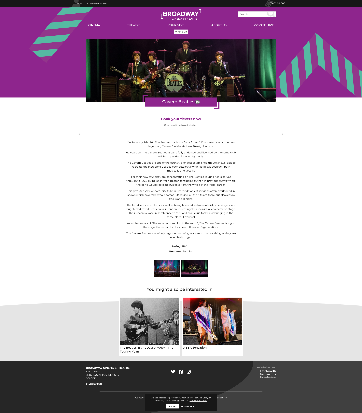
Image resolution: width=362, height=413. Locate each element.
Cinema (94, 25)
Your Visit (176, 25)
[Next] (282, 134)
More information (198, 400)
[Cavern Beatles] (194, 268)
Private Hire (264, 25)
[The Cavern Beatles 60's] (167, 268)
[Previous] (80, 134)
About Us (219, 25)
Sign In (81, 3)
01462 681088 (277, 3)
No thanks (187, 406)
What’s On (181, 31)
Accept (172, 406)
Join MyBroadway (97, 3)
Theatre (134, 25)
